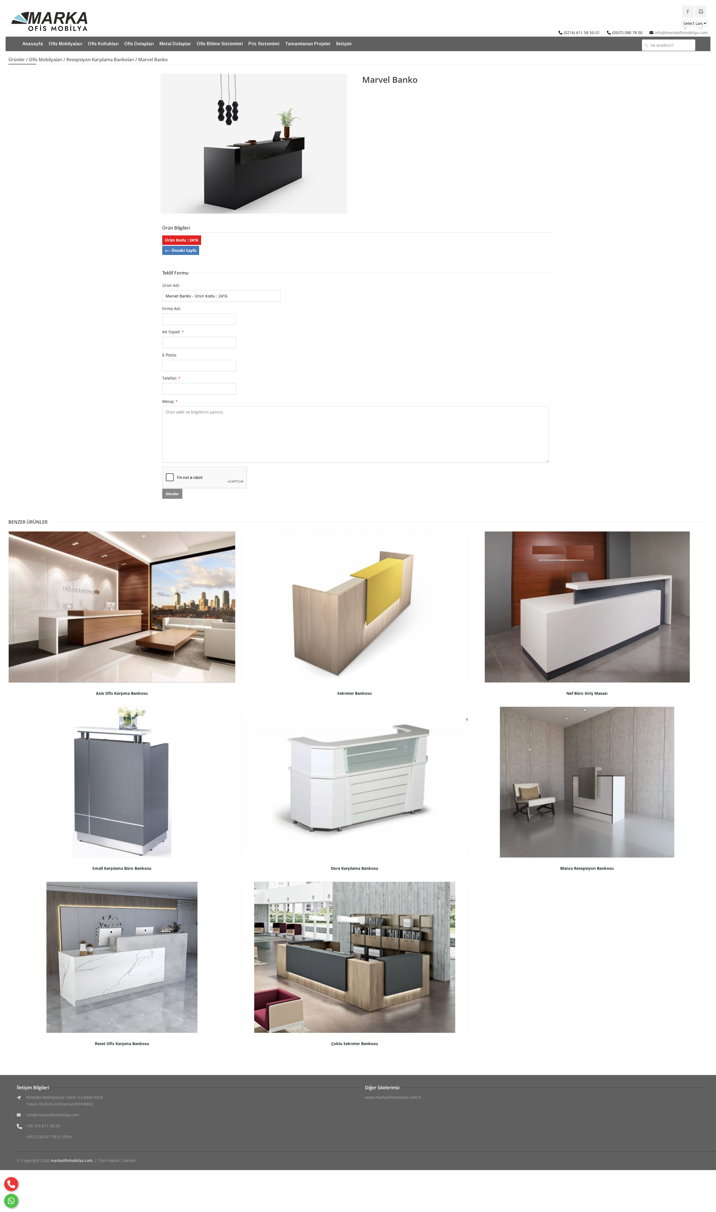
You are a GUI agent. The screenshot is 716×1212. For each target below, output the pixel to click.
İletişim (344, 43)
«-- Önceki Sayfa (180, 250)
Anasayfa (32, 43)
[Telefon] (11, 1184)
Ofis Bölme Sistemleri (220, 43)
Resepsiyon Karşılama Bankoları (100, 59)
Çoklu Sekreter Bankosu (354, 1043)
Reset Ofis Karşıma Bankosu (122, 1043)
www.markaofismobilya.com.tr (393, 1097)
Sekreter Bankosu (354, 693)
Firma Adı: (171, 308)
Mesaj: (170, 401)
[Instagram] (700, 11)
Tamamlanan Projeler (308, 43)
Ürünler (16, 59)
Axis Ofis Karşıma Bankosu (122, 693)
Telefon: (171, 378)
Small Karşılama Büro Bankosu (121, 868)
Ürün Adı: (171, 285)
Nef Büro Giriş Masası (586, 693)
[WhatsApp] (11, 1201)
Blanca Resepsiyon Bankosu (587, 868)
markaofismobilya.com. (72, 1160)
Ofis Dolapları (139, 43)
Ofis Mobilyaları (65, 43)
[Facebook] (688, 11)
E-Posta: (169, 355)
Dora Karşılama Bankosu (354, 868)
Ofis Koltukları (103, 43)
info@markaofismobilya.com (681, 32)
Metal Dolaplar (175, 43)
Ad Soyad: (173, 331)
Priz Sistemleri (263, 43)
